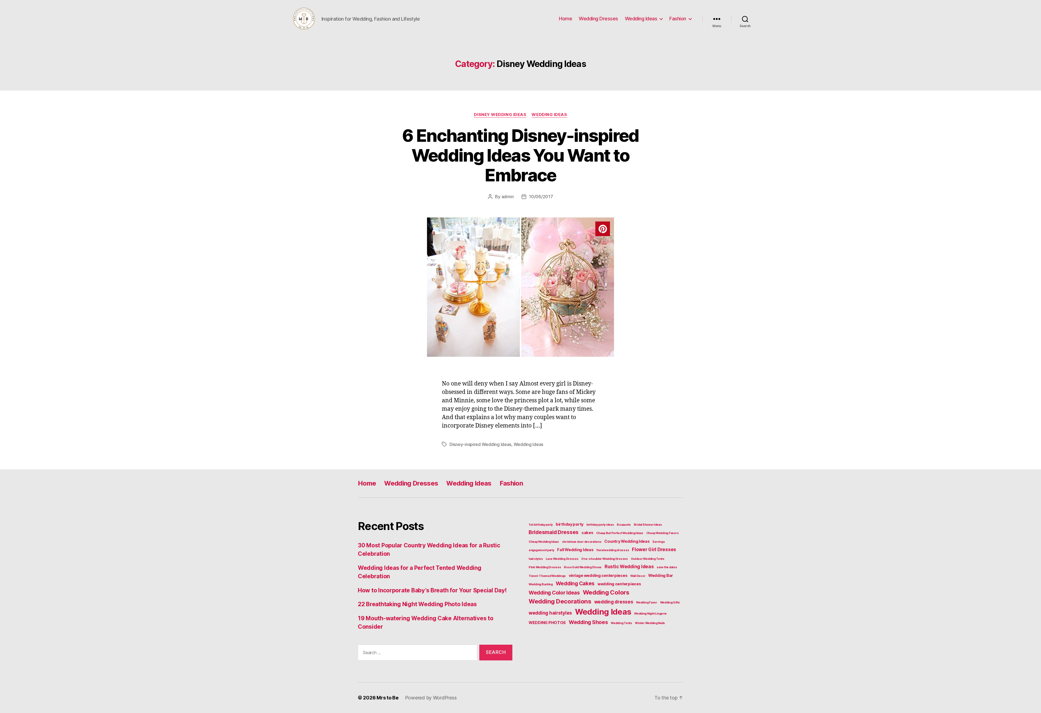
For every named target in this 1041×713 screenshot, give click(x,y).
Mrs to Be (388, 698)
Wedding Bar (660, 575)
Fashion (677, 18)
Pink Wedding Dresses (545, 567)
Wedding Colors (606, 592)
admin (508, 196)
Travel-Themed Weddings (547, 576)
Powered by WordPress (431, 698)
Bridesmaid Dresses (554, 532)
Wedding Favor (646, 602)
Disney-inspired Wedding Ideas (480, 444)
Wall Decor (637, 576)
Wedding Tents (621, 623)
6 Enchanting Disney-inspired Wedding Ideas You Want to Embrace (520, 155)
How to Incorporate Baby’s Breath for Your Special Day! (432, 590)
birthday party (569, 524)
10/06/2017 (541, 196)
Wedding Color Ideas (554, 592)
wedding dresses (613, 602)
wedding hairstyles (550, 613)
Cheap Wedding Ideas (544, 542)
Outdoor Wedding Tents (647, 559)
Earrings (659, 542)
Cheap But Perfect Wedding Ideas (619, 533)
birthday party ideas (600, 524)
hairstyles (536, 559)
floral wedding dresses (612, 550)
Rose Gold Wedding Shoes (583, 567)
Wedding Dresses (598, 18)
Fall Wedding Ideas (575, 549)
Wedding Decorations (560, 601)
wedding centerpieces (619, 584)
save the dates (667, 567)
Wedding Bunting (541, 584)
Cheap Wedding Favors (662, 533)
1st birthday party (541, 524)
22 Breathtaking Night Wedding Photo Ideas (417, 604)
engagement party (541, 550)
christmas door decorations (582, 542)
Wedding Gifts (670, 602)
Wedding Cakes (575, 583)
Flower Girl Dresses (654, 549)
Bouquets (624, 524)
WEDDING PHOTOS (547, 622)
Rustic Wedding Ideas (629, 566)
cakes (587, 532)
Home (565, 18)
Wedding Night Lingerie (650, 613)
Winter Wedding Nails (650, 623)
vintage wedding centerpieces (598, 575)
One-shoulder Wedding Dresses (604, 559)
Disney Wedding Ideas (500, 114)
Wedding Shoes (588, 622)
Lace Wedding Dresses (562, 559)
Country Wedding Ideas (627, 541)
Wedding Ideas (641, 18)
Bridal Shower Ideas (648, 524)
